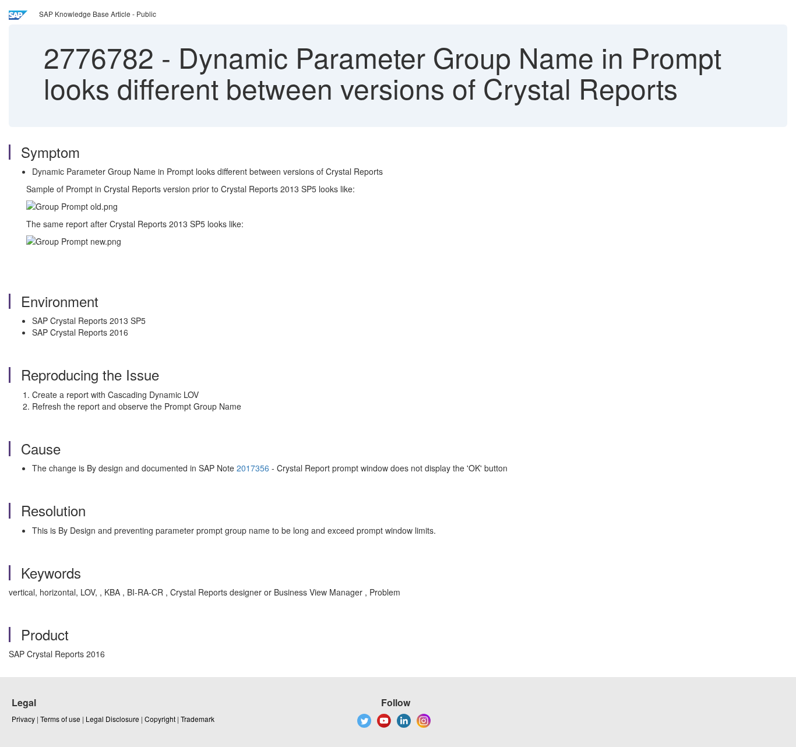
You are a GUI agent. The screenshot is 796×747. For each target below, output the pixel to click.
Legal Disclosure (112, 719)
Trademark (197, 719)
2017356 (253, 468)
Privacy (23, 719)
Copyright (160, 719)
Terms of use (60, 719)
